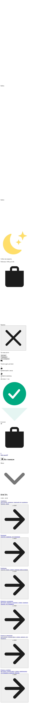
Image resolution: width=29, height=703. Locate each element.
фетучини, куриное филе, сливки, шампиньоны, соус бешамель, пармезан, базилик (14, 672)
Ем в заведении (5, 358)
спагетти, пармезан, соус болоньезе (10, 536)
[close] (13, 338)
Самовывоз (4, 357)
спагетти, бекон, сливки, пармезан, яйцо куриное (14, 569)
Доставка (3, 355)
